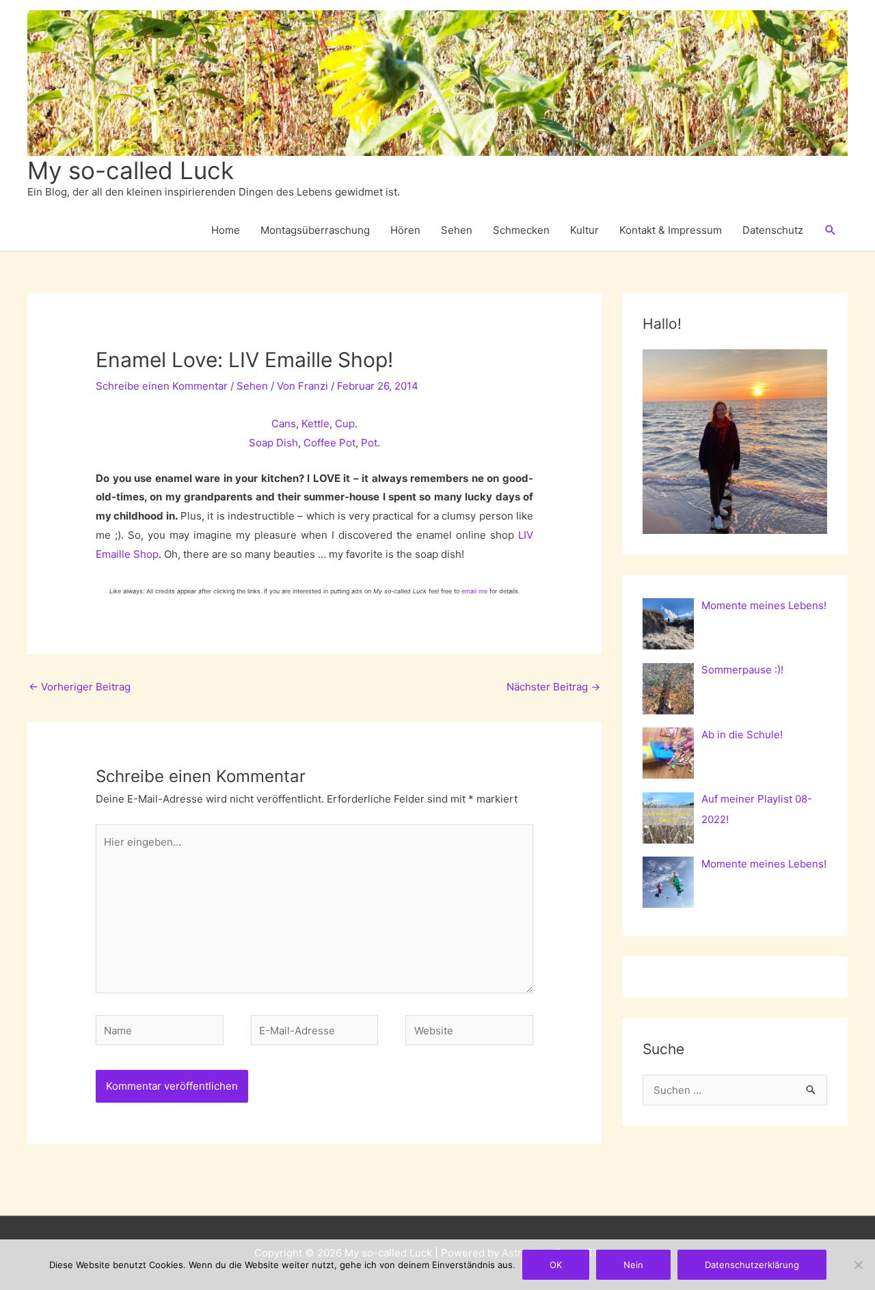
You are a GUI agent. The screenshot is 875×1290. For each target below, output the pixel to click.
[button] (830, 230)
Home (225, 230)
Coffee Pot (329, 442)
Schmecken (521, 230)
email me (474, 591)
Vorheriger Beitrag (80, 686)
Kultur (584, 230)
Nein (633, 1264)
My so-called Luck (130, 170)
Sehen (456, 230)
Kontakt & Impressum (670, 230)
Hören (405, 230)
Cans (283, 423)
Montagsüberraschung (315, 230)
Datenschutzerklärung (752, 1264)
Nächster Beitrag (553, 686)
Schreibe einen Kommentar (162, 385)
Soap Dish (273, 442)
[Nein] (858, 1265)
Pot (369, 442)
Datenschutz (772, 230)
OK (556, 1264)
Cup (345, 423)
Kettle (315, 423)
